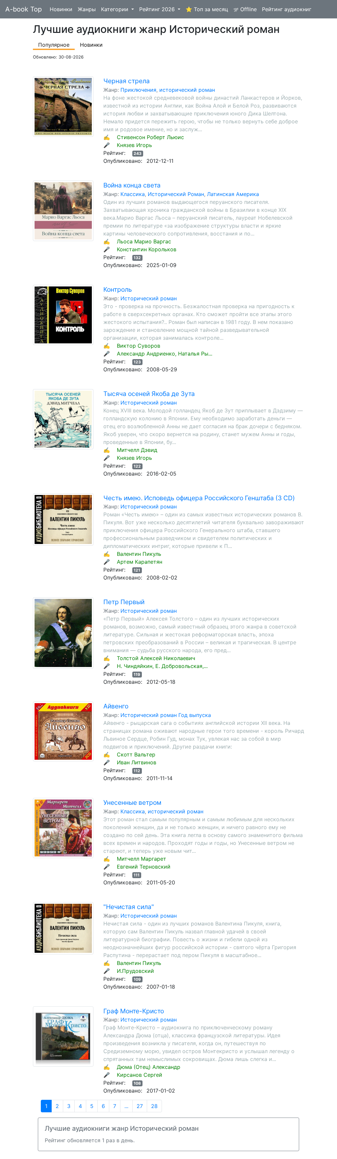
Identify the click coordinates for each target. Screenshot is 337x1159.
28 (154, 1106)
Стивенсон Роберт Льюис (150, 137)
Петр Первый (123, 602)
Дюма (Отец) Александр (148, 1067)
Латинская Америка (233, 194)
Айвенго (115, 706)
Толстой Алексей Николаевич (156, 658)
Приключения (138, 89)
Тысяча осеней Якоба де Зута (149, 394)
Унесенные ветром (132, 802)
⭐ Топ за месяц (207, 9)
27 (140, 1106)
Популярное (53, 44)
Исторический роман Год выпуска (165, 715)
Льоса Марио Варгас (144, 241)
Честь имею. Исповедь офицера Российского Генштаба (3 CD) (199, 498)
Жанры (87, 9)
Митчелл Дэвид (137, 450)
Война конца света (132, 185)
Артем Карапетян (139, 561)
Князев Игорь (134, 145)
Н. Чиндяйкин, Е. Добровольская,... (162, 666)
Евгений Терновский (143, 866)
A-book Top (23, 9)
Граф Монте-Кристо (133, 1011)
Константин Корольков (146, 249)
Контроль (117, 289)
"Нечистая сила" (128, 907)
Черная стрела (126, 81)
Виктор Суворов (138, 345)
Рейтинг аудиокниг (286, 9)
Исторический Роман (176, 194)
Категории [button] (115, 9)
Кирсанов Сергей (139, 1075)
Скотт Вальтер (136, 754)
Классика (132, 194)
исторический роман (187, 89)
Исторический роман (148, 298)
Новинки (61, 9)
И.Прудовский (135, 971)
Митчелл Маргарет (141, 858)
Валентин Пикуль (139, 554)
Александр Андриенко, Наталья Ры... (164, 353)
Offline (248, 9)
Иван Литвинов (136, 762)
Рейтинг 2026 (157, 9)
